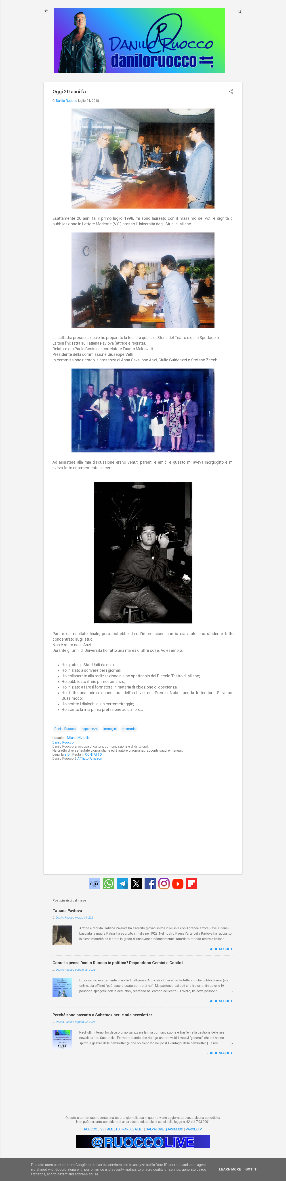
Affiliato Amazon (89, 759)
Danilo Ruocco (65, 729)
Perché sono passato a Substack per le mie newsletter (102, 1015)
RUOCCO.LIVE (94, 1129)
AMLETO (113, 1129)
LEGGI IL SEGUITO (218, 949)
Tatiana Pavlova (67, 910)
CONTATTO (93, 755)
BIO (67, 755)
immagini (110, 729)
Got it (251, 1169)
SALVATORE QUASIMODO (164, 1129)
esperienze (90, 729)
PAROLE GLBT (132, 1129)
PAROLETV (194, 1129)
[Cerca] (239, 12)
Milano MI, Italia (78, 738)
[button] (230, 92)
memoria (129, 729)
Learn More (230, 1169)
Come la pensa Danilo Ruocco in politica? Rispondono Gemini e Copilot (118, 962)
